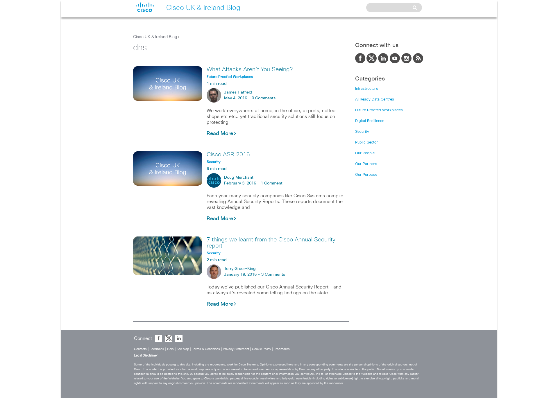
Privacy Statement (236, 349)
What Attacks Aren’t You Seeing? (250, 69)
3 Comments (273, 274)
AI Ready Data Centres (374, 99)
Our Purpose (366, 175)
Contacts (140, 349)
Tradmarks (282, 349)
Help (170, 349)
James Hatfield (238, 92)
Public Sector (366, 142)
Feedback (157, 349)
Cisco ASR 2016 (228, 154)
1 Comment (271, 183)
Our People (365, 153)
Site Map (183, 349)
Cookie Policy (261, 349)
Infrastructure (366, 89)
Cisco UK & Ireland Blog (155, 37)
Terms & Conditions (206, 349)
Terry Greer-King (240, 269)
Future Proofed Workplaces (379, 110)
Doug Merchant (238, 177)
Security (362, 132)
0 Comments (264, 98)
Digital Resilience (369, 121)
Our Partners (366, 164)
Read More (220, 133)
